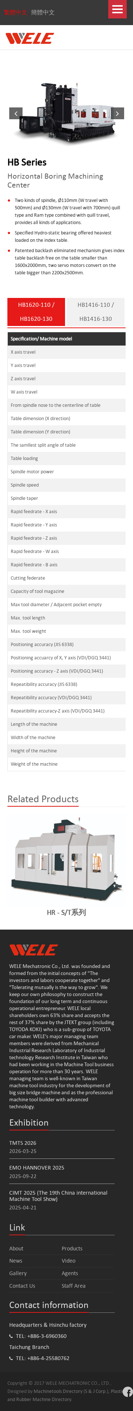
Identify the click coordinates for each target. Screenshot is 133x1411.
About (16, 1248)
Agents (70, 1273)
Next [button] (120, 113)
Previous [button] (13, 113)
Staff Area (74, 1286)
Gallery (18, 1273)
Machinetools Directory (58, 1391)
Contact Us (22, 1286)
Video (68, 1260)
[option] (66, 113)
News (15, 1260)
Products (72, 1248)
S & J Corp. (96, 1391)
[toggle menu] (117, 9)
